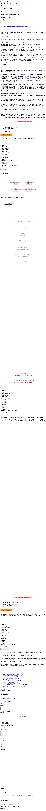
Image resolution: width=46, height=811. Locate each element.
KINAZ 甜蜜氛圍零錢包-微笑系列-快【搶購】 (16, 26)
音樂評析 (9, 701)
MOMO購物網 (24, 77)
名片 (3, 22)
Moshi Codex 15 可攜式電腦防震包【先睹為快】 (12, 683)
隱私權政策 (29, 795)
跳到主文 (2, 11)
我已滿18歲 (3, 808)
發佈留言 (2, 712)
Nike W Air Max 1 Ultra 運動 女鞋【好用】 (11, 679)
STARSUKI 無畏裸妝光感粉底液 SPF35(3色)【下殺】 (13, 674)
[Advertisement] (23, 767)
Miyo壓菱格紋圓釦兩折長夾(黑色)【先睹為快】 (12, 678)
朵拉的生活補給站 (7, 9)
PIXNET (14, 795)
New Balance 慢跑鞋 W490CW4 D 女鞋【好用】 (12, 680)
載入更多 (2, 705)
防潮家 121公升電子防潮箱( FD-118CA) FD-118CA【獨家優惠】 (15, 684)
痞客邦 (6, 698)
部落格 (4, 20)
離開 (6, 808)
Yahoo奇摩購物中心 (17, 77)
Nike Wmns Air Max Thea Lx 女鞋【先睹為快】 (12, 676)
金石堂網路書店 (41, 77)
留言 (9, 698)
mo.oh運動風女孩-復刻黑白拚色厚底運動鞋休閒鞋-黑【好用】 (15, 686)
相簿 (3, 19)
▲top (1, 703)
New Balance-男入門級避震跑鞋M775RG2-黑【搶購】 (13, 675)
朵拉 (1, 692)
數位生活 (9, 17)
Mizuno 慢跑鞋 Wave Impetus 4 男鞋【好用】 (11, 682)
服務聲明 (33, 795)
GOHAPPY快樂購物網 (32, 77)
